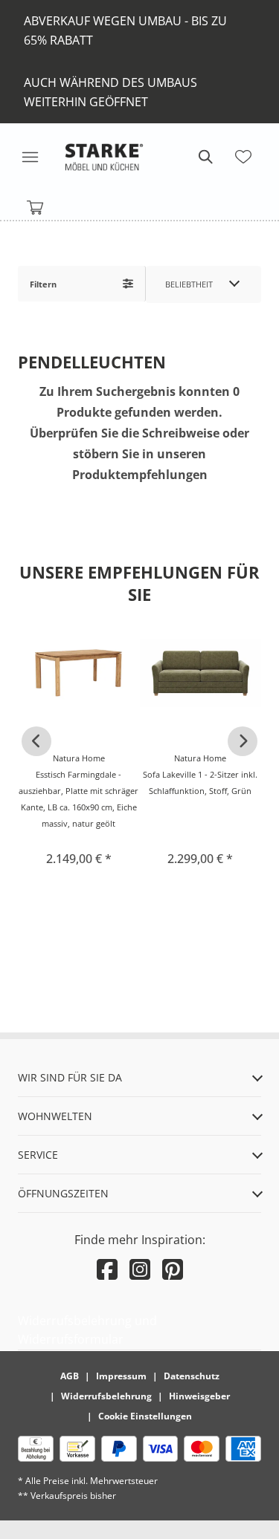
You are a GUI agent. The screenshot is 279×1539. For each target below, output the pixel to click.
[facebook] (107, 1269)
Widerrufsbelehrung (106, 1396)
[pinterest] (172, 1269)
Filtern (43, 284)
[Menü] (30, 157)
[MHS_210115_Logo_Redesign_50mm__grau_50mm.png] (104, 156)
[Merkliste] (243, 157)
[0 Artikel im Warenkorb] (36, 208)
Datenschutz (191, 1376)
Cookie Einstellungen (145, 1416)
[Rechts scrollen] (242, 741)
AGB (69, 1376)
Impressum (121, 1376)
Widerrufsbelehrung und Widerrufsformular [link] (87, 1330)
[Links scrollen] (36, 741)
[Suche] (204, 157)
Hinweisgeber (199, 1396)
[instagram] (139, 1269)
